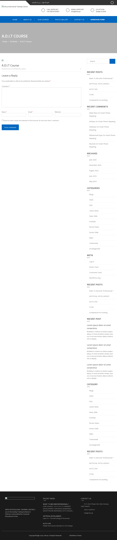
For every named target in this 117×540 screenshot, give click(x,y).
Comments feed (95, 272)
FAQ (90, 205)
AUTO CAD (93, 89)
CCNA (91, 94)
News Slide (93, 216)
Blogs (91, 194)
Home (14, 19)
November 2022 (95, 165)
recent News (94, 227)
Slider (91, 238)
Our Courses (43, 19)
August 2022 (93, 171)
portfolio (13, 41)
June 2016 (93, 176)
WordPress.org (94, 278)
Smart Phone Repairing (106, 121)
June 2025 (93, 160)
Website (58, 112)
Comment (6, 86)
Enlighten (85, 535)
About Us (27, 19)
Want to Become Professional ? (101, 78)
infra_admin (22, 69)
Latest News (94, 211)
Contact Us (79, 19)
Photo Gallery (61, 19)
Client (91, 200)
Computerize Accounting (98, 100)
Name (4, 112)
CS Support (65, 535)
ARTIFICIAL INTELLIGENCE (99, 84)
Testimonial (93, 243)
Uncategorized (94, 249)
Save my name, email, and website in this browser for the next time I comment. (31, 120)
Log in (91, 261)
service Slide (93, 232)
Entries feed (93, 267)
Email (30, 112)
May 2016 (93, 181)
